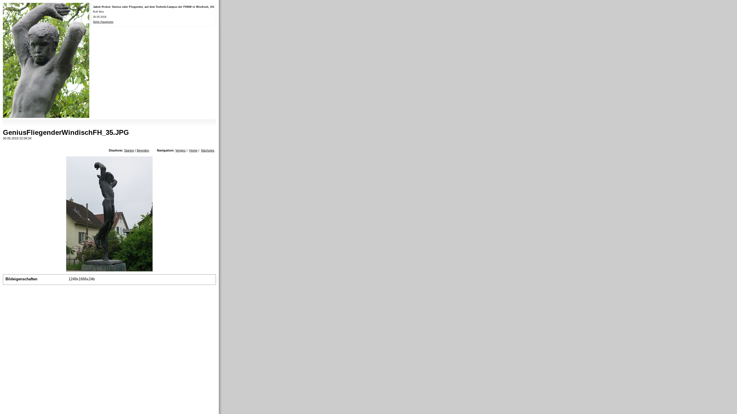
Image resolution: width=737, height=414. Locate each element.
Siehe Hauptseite (103, 21)
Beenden (143, 150)
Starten (129, 150)
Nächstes (207, 150)
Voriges (180, 150)
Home (193, 150)
